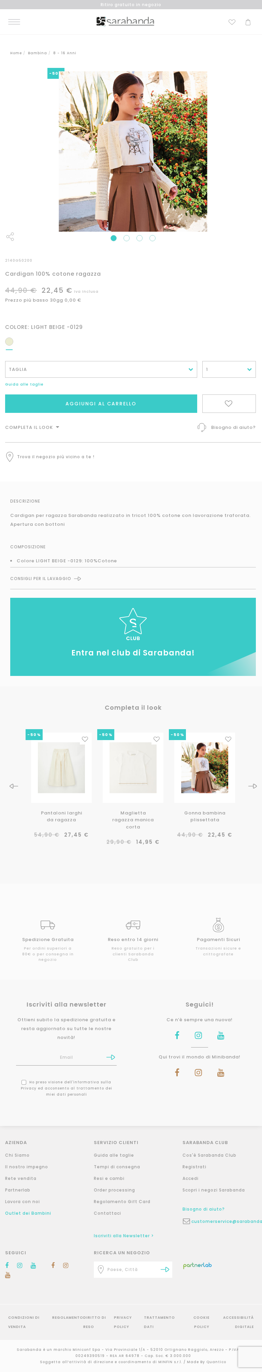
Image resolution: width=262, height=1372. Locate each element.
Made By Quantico (206, 1361)
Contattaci (107, 1213)
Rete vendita (21, 1178)
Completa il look (29, 427)
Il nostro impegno (26, 1167)
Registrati (194, 1167)
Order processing (114, 1190)
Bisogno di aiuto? (233, 427)
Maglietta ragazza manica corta (133, 820)
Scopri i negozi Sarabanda (214, 1190)
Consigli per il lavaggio (40, 578)
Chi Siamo (17, 1155)
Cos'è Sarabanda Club (209, 1155)
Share (10, 236)
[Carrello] (248, 21)
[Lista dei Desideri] (232, 21)
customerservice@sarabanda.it (226, 1221)
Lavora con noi (22, 1201)
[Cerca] (165, 1269)
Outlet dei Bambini (28, 1213)
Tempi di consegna (117, 1167)
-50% (34, 734)
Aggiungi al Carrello (101, 403)
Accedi (191, 1178)
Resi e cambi (109, 1178)
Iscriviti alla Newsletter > (124, 1236)
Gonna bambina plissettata (204, 816)
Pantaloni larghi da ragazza (61, 816)
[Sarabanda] (125, 21)
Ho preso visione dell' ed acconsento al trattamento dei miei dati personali (66, 1088)
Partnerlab (17, 1190)
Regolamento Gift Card (122, 1201)
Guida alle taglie (24, 384)
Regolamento (67, 1317)
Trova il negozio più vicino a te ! (55, 457)
